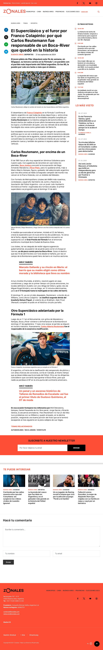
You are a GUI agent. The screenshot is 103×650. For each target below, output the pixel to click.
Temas (25, 23)
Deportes (34, 23)
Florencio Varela (84, 132)
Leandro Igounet (25, 3)
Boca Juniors (25, 165)
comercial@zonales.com (11, 611)
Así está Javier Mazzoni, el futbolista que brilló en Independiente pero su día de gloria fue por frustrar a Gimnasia (87, 170)
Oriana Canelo (16, 3)
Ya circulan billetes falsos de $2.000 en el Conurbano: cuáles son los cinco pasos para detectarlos (87, 146)
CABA (39, 11)
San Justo (34, 3)
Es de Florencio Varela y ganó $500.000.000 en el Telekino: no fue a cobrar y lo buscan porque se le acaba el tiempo (87, 123)
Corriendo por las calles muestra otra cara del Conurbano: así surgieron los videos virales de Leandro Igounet (88, 50)
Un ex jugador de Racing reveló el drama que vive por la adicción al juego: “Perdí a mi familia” (63, 495)
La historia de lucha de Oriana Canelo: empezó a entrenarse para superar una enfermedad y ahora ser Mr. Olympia (87, 36)
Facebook (77, 3)
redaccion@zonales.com (11, 614)
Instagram (96, 3)
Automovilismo (17, 430)
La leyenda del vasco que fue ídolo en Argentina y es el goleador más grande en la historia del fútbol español (88, 80)
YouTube (90, 3)
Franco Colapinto (34, 113)
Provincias (59, 11)
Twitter (83, 3)
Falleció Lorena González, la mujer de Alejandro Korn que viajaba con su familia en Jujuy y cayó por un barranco (88, 497)
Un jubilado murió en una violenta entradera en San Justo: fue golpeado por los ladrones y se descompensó (88, 94)
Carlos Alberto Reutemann (52, 326)
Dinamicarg (33, 635)
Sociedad (81, 134)
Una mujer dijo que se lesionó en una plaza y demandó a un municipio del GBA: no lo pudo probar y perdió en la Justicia (88, 65)
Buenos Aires (48, 11)
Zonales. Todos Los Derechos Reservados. (26, 642)
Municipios (30, 11)
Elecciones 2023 (73, 11)
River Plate (35, 168)
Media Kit (7, 622)
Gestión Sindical (9, 635)
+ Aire (22, 635)
